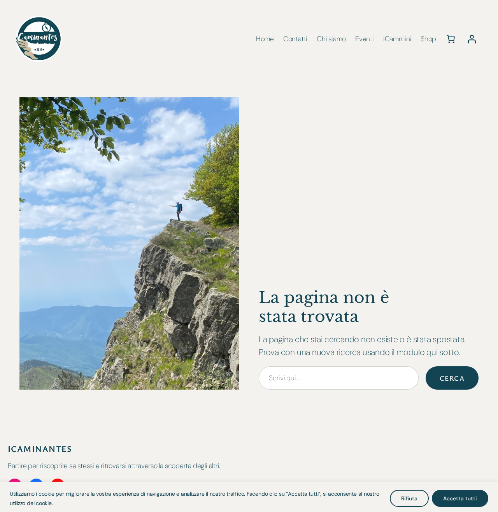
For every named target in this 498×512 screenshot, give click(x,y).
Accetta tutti (460, 498)
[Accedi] (471, 38)
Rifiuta (409, 498)
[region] (249, 497)
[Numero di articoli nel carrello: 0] (450, 38)
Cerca (452, 378)
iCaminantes (40, 448)
